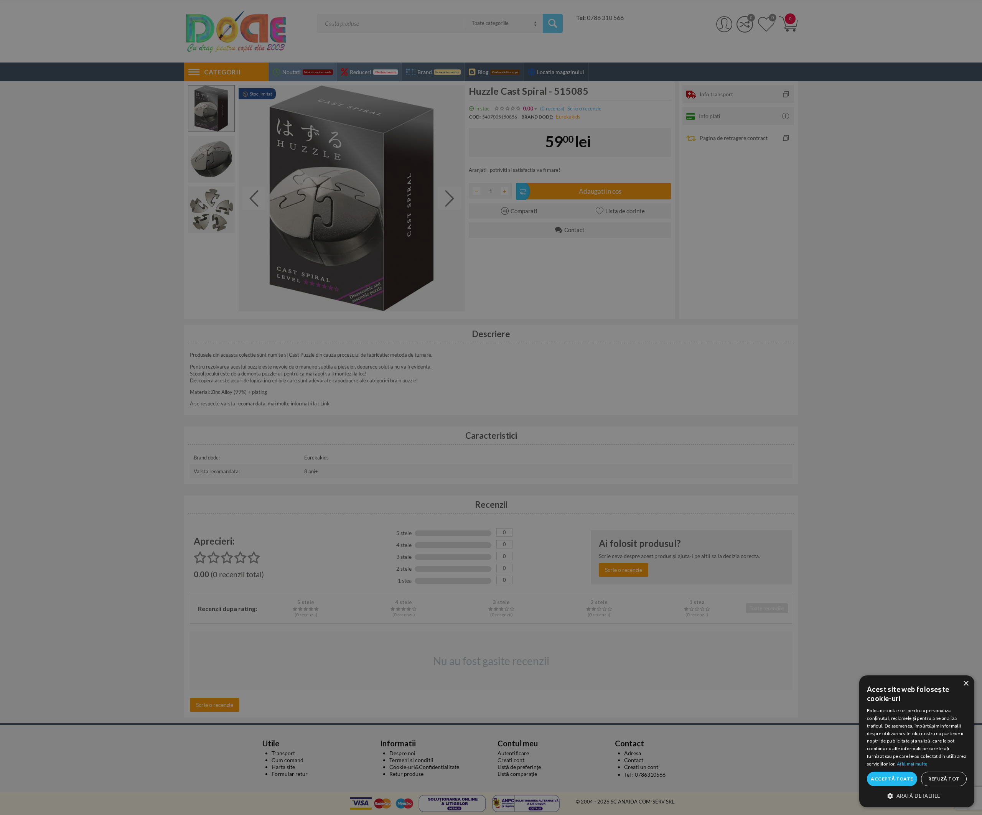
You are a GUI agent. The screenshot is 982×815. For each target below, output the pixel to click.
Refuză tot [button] (944, 779)
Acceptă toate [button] (892, 779)
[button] (917, 795)
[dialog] (916, 741)
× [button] (966, 684)
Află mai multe (912, 764)
